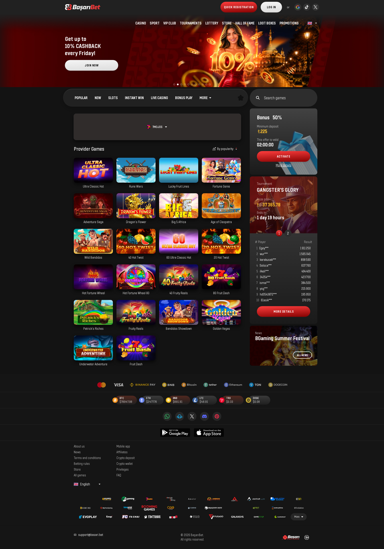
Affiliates (122, 452)
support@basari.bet (90, 535)
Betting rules (82, 463)
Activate (283, 156)
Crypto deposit (125, 457)
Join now (91, 65)
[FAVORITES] (241, 98)
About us (79, 446)
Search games (275, 97)
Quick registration (239, 7)
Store (77, 469)
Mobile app (123, 446)
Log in (271, 7)
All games (80, 475)
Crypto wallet (124, 463)
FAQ (118, 475)
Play (93, 180)
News (77, 452)
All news (302, 355)
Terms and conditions (87, 457)
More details (283, 165)
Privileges (122, 469)
